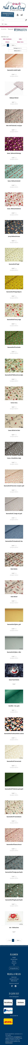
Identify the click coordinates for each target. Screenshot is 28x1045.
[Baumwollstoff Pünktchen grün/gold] (14, 779)
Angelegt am (17, 48)
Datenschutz (14, 977)
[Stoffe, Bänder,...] (14, 6)
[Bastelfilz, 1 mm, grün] (14, 696)
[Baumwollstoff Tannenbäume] (14, 807)
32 (17, 50)
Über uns (14, 961)
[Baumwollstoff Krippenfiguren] (14, 282)
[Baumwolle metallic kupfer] (14, 60)
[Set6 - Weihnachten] (14, 918)
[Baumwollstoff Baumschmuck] (14, 835)
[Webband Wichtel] (14, 88)
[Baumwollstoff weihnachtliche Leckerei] (14, 724)
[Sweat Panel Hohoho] (14, 670)
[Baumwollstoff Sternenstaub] (14, 751)
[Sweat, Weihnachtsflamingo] (14, 143)
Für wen (7, 42)
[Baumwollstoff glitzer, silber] (14, 642)
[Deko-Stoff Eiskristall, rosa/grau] (14, 116)
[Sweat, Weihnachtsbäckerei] (14, 199)
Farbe (20, 39)
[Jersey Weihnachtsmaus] (14, 227)
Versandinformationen (9, 1042)
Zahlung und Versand (14, 979)
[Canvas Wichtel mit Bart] (14, 421)
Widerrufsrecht (14, 981)
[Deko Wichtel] (14, 587)
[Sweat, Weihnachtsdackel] (14, 171)
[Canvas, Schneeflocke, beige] (14, 448)
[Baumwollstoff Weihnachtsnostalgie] (14, 365)
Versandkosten (17, 1036)
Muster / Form (20, 42)
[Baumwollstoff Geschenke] (14, 337)
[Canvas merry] (14, 393)
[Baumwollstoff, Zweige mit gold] (14, 504)
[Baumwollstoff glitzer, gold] (14, 615)
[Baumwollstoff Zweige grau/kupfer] (14, 862)
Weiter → (14, 45)
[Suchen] (26, 20)
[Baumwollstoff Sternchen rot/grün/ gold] (14, 476)
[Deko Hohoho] (14, 559)
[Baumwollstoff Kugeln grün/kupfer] (14, 890)
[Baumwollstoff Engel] (14, 254)
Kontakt (14, 957)
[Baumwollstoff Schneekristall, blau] (14, 531)
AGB (14, 965)
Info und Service (14, 959)
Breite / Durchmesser (7, 39)
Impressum (14, 963)
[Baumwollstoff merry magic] (14, 310)
